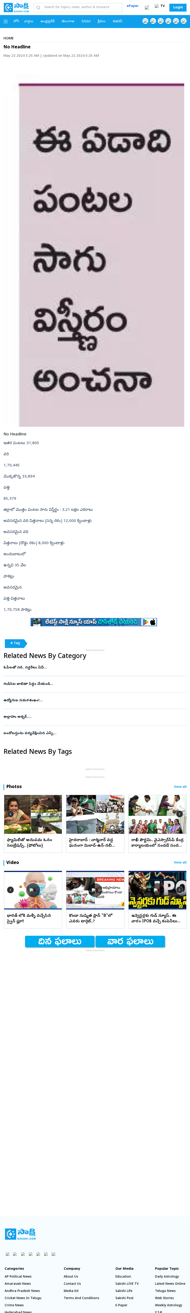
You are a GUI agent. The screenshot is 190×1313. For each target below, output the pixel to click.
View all (180, 787)
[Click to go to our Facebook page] (145, 21)
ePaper (133, 6)
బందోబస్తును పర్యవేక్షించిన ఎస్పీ (93, 733)
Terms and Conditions (81, 1298)
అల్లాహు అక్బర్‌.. (93, 717)
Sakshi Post (124, 1298)
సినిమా (86, 21)
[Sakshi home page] (20, 1234)
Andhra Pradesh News (22, 1291)
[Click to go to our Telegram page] (46, 1254)
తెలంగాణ (68, 21)
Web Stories (164, 1298)
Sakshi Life (123, 1291)
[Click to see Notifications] (146, 7)
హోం (16, 21)
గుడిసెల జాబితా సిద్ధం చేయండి (89, 684)
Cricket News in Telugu (23, 1298)
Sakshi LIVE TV (127, 1284)
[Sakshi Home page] (16, 7)
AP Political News (18, 1277)
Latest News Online (170, 1284)
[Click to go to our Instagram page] (168, 21)
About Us (71, 1277)
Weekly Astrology (168, 1306)
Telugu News (165, 1291)
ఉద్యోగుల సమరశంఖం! (92, 700)
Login (178, 7)
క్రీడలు (102, 21)
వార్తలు (28, 21)
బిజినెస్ (117, 21)
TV (162, 6)
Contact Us (72, 1284)
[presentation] (10, 814)
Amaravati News (18, 1284)
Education (123, 1277)
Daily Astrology (167, 1277)
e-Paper (121, 1306)
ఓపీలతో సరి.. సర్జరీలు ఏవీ (90, 667)
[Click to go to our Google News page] (184, 21)
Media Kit (71, 1291)
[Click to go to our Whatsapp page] (153, 21)
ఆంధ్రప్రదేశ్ (47, 21)
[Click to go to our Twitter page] (161, 21)
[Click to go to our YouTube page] (176, 21)
